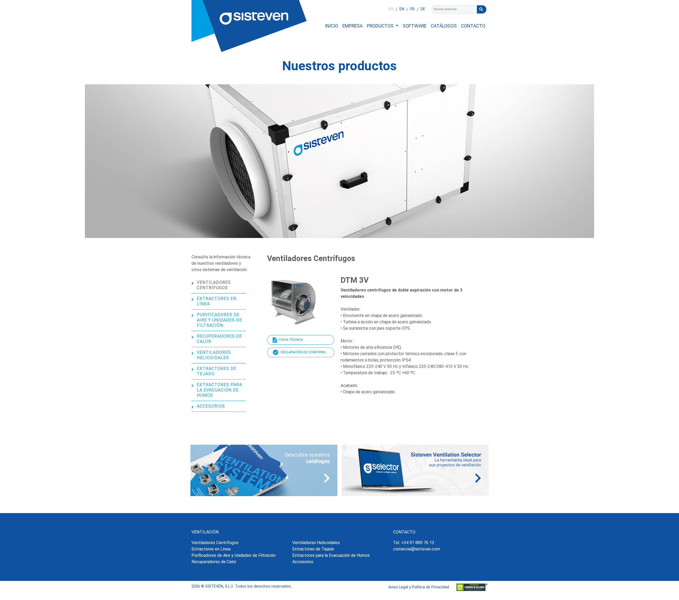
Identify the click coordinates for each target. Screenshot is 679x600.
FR (412, 9)
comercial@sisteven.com (416, 549)
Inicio (331, 26)
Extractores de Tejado (216, 371)
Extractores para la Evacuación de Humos (219, 390)
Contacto (473, 26)
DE (423, 9)
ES (391, 9)
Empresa (352, 26)
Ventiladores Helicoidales (214, 355)
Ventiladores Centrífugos (214, 285)
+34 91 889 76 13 (417, 542)
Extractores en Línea (216, 301)
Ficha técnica (291, 340)
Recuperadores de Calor (219, 339)
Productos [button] (381, 26)
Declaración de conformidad (306, 352)
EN (401, 9)
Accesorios (211, 406)
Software (414, 26)
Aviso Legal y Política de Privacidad (418, 587)
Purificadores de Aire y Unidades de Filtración (219, 320)
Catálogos (444, 26)
